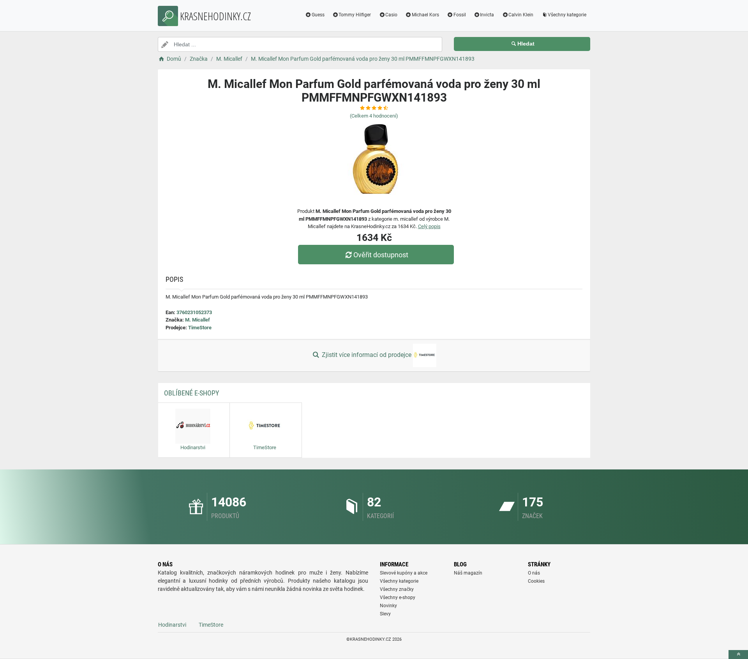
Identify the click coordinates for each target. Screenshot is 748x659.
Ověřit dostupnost (380, 255)
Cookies (536, 581)
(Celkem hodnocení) (374, 116)
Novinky (388, 605)
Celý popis (429, 226)
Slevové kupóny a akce (403, 573)
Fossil (459, 15)
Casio (391, 15)
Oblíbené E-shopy (191, 393)
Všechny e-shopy (397, 597)
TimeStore (200, 327)
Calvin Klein (520, 15)
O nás (534, 573)
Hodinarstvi (172, 625)
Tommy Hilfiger (355, 15)
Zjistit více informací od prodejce (366, 354)
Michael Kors (425, 15)
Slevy (385, 614)
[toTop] (738, 654)
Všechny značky (397, 589)
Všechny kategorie (567, 15)
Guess (318, 15)
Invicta (487, 15)
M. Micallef (197, 320)
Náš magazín (468, 573)
